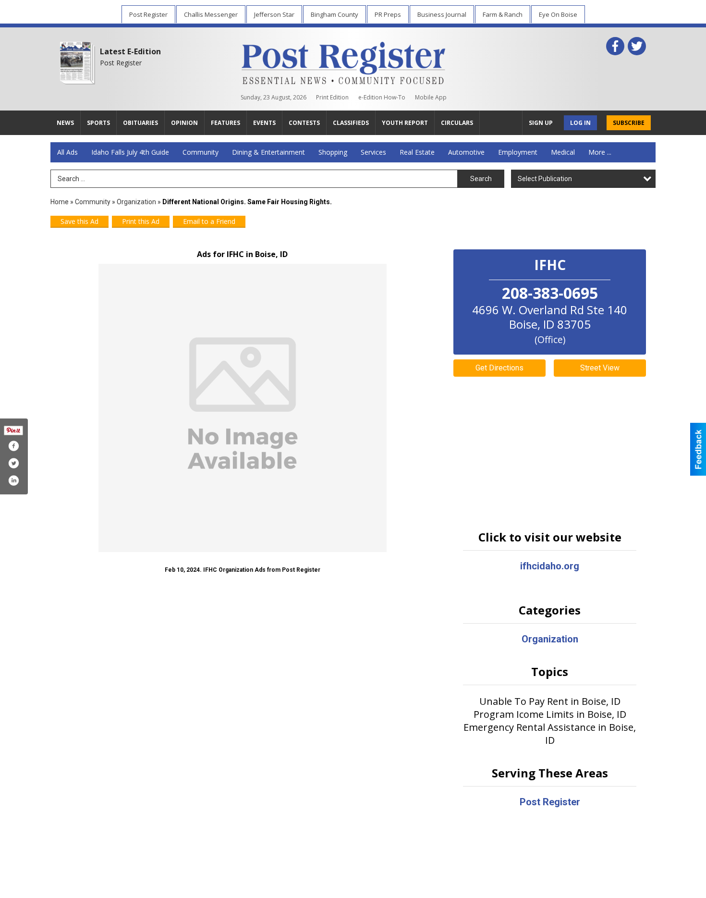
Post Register (148, 14)
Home (59, 202)
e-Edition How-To (381, 97)
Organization (136, 202)
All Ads (67, 152)
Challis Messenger (211, 14)
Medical (563, 152)
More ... (599, 152)
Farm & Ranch (503, 14)
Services (373, 152)
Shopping (332, 152)
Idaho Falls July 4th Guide (130, 152)
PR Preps (388, 14)
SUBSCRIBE (629, 123)
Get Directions (499, 367)
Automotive (466, 152)
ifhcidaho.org (549, 566)
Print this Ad (140, 221)
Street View (600, 367)
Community (201, 152)
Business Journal (441, 14)
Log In (580, 123)
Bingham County (334, 14)
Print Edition (332, 97)
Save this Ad (79, 221)
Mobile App (431, 97)
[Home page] (344, 61)
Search (481, 179)
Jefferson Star (274, 14)
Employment (517, 152)
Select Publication (545, 179)
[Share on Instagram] (13, 480)
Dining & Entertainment (268, 152)
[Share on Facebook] (13, 446)
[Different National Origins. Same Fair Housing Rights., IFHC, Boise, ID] (242, 408)
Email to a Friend (209, 221)
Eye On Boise (558, 14)
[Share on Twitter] (13, 463)
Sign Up (541, 123)
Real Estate (417, 152)
